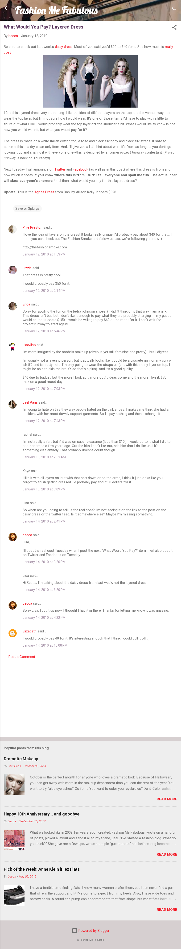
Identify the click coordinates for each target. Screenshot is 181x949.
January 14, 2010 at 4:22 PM (44, 617)
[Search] (174, 9)
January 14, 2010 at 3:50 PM (44, 590)
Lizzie (27, 268)
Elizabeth (30, 631)
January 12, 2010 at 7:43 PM (44, 421)
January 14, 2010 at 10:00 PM (45, 645)
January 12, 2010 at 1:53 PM (44, 254)
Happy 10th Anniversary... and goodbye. (42, 813)
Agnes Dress (44, 192)
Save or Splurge (27, 208)
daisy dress (64, 47)
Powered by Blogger (93, 930)
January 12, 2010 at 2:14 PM (44, 290)
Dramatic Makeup (21, 758)
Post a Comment (21, 657)
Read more (167, 799)
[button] (174, 28)
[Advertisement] (90, 697)
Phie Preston (32, 227)
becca (27, 535)
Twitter (59, 169)
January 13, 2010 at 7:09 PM (44, 489)
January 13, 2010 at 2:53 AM (44, 457)
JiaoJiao (29, 345)
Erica (26, 304)
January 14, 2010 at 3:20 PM (44, 562)
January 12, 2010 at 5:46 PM (44, 331)
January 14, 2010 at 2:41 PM (44, 521)
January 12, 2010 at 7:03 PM (44, 389)
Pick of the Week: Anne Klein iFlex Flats (42, 869)
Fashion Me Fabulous (56, 10)
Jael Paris (30, 402)
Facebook (80, 169)
